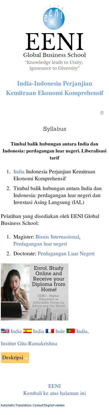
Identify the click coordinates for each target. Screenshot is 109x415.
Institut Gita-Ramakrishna (29, 343)
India (19, 171)
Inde (60, 330)
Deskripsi (12, 357)
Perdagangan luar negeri (40, 243)
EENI (54, 385)
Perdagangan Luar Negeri (66, 253)
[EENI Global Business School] (54, 72)
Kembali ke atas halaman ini (54, 392)
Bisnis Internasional (57, 236)
